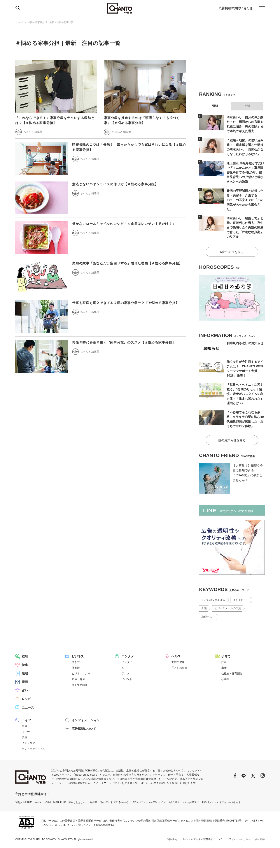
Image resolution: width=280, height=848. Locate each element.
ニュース (28, 707)
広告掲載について (84, 728)
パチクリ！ (174, 802)
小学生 (225, 679)
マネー (26, 731)
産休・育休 (78, 679)
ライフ (26, 720)
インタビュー (241, 600)
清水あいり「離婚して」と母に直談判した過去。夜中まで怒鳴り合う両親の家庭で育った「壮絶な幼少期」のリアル (245, 227)
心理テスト (208, 616)
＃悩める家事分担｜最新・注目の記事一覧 (51, 22)
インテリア (28, 743)
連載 (25, 673)
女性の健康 (178, 662)
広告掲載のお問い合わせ (235, 8)
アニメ (126, 673)
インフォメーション (85, 720)
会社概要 (260, 839)
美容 (24, 737)
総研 (25, 656)
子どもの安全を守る (213, 600)
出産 (224, 667)
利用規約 (172, 839)
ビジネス (78, 656)
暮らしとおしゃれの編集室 (82, 802)
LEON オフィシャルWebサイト (148, 802)
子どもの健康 (179, 667)
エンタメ (128, 656)
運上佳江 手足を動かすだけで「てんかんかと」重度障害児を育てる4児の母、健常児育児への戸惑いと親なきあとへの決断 (245, 172)
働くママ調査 (80, 685)
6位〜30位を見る (232, 252)
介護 (204, 608)
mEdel (47, 802)
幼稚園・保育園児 (231, 673)
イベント (127, 679)
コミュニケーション (34, 748)
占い (25, 690)
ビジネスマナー (81, 673)
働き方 (76, 662)
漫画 (25, 682)
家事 (24, 726)
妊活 (224, 662)
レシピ (26, 699)
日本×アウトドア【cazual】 (115, 802)
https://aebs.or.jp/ (104, 824)
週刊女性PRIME (23, 802)
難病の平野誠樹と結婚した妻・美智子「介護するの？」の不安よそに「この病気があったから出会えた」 (245, 200)
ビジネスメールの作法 (228, 608)
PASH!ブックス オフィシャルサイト (221, 802)
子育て (226, 656)
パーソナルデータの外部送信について (201, 839)
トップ (19, 22)
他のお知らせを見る (232, 440)
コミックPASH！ (191, 802)
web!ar (38, 802)
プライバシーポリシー (239, 839)
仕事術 (76, 667)
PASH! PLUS (59, 802)
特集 (25, 665)
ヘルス (176, 656)
